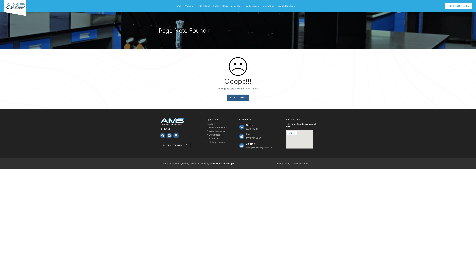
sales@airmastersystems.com (260, 147)
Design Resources (231, 6)
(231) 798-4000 (253, 138)
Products (188, 6)
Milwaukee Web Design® (222, 163)
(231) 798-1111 (252, 129)
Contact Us (268, 6)
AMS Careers (252, 6)
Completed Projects (209, 6)
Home (178, 6)
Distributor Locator (287, 6)
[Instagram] (176, 135)
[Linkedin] (169, 135)
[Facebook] (162, 135)
